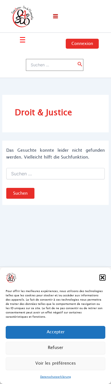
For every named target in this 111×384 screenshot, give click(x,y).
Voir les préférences (55, 363)
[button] (102, 277)
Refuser (55, 347)
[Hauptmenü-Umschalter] (55, 16)
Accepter (56, 332)
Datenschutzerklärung (55, 377)
